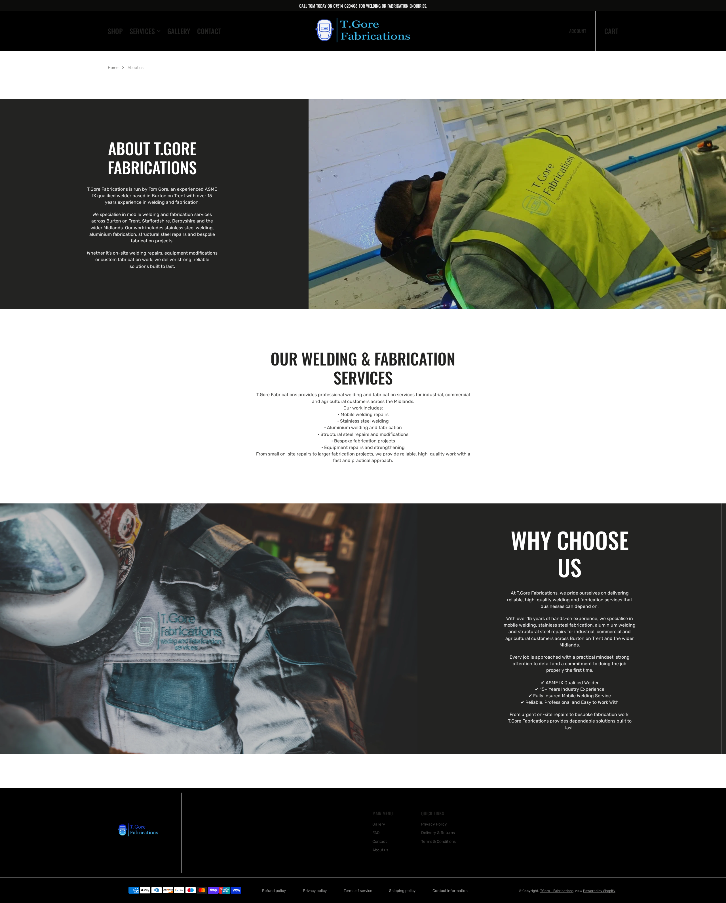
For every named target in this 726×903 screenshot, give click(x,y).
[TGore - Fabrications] (363, 30)
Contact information (450, 891)
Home (113, 67)
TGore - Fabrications (556, 891)
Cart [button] (611, 31)
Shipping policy (402, 891)
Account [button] (577, 31)
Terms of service (358, 891)
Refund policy (274, 891)
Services (142, 31)
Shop (115, 31)
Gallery (178, 31)
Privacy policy (315, 891)
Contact (209, 31)
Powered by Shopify (599, 891)
